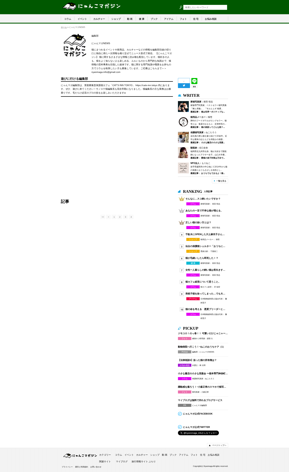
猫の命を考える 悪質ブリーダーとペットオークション (205, 309)
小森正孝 (205, 392)
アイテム (168, 19)
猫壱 (210, 117)
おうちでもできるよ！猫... (213, 173)
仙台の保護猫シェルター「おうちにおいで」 (205, 246)
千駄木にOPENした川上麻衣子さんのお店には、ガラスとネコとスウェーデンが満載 (205, 234)
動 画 (129, 19)
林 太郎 (203, 365)
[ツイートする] (184, 85)
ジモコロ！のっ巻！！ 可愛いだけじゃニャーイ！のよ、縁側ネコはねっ (203, 333)
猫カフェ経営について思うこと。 (203, 281)
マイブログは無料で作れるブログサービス (200, 400)
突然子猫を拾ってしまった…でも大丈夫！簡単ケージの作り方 (205, 293)
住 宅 (196, 19)
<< (103, 217)
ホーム (64, 27)
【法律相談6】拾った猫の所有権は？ (197, 360)
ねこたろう (211, 132)
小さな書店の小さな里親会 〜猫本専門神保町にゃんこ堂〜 (203, 373)
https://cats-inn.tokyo (146, 85)
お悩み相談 (211, 19)
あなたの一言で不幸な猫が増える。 (204, 210)
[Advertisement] (86, 123)
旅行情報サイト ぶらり (144, 461)
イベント (82, 19)
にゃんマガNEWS (207, 352)
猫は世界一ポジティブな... (213, 112)
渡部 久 (210, 339)
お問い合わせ (95, 467)
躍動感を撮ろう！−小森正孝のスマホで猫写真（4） (203, 386)
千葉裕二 (214, 251)
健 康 (141, 19)
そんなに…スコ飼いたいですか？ (203, 198)
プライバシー (67, 467)
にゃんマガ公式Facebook (198, 413)
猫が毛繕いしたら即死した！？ (201, 258)
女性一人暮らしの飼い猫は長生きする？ (205, 269)
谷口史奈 (203, 148)
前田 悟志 (208, 101)
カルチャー (99, 19)
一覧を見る (221, 181)
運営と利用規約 (81, 467)
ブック (154, 19)
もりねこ (206, 163)
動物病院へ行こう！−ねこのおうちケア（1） (201, 346)
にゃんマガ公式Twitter (196, 427)
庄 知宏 (217, 287)
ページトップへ (219, 445)
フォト (183, 19)
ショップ (116, 19)
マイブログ (122, 461)
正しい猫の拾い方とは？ (198, 222)
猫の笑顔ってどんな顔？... (213, 127)
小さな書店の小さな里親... (213, 142)
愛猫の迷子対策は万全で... (213, 158)
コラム (67, 19)
